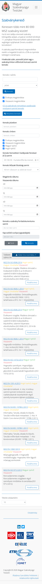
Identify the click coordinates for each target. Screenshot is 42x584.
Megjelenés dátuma (10, 177)
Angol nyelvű (10, 148)
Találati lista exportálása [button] (26, 255)
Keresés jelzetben (10, 122)
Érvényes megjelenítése (14, 97)
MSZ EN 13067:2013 (11, 449)
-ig (4, 193)
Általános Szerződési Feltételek (25, 575)
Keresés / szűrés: (9, 75)
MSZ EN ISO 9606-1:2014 (13, 289)
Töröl (12, 243)
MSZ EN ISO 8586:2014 (12, 262)
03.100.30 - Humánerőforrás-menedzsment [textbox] (21, 160)
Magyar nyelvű (11, 146)
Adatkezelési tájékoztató (29, 578)
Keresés (9, 91)
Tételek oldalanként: (10, 498)
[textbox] (21, 170)
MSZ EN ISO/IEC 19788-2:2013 (15, 407)
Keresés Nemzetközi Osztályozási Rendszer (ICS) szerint (20, 154)
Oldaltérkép (32, 513)
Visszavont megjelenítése (15, 101)
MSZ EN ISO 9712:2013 (12, 470)
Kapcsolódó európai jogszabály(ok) (16, 233)
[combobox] (21, 160)
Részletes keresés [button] (13, 113)
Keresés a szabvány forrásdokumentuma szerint (18, 222)
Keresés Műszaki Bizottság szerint (16, 165)
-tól (4, 184)
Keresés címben (9, 131)
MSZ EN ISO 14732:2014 (13, 360)
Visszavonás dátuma (10, 180)
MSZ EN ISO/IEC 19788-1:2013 (15, 428)
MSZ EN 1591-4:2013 (11, 383)
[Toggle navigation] (36, 7)
